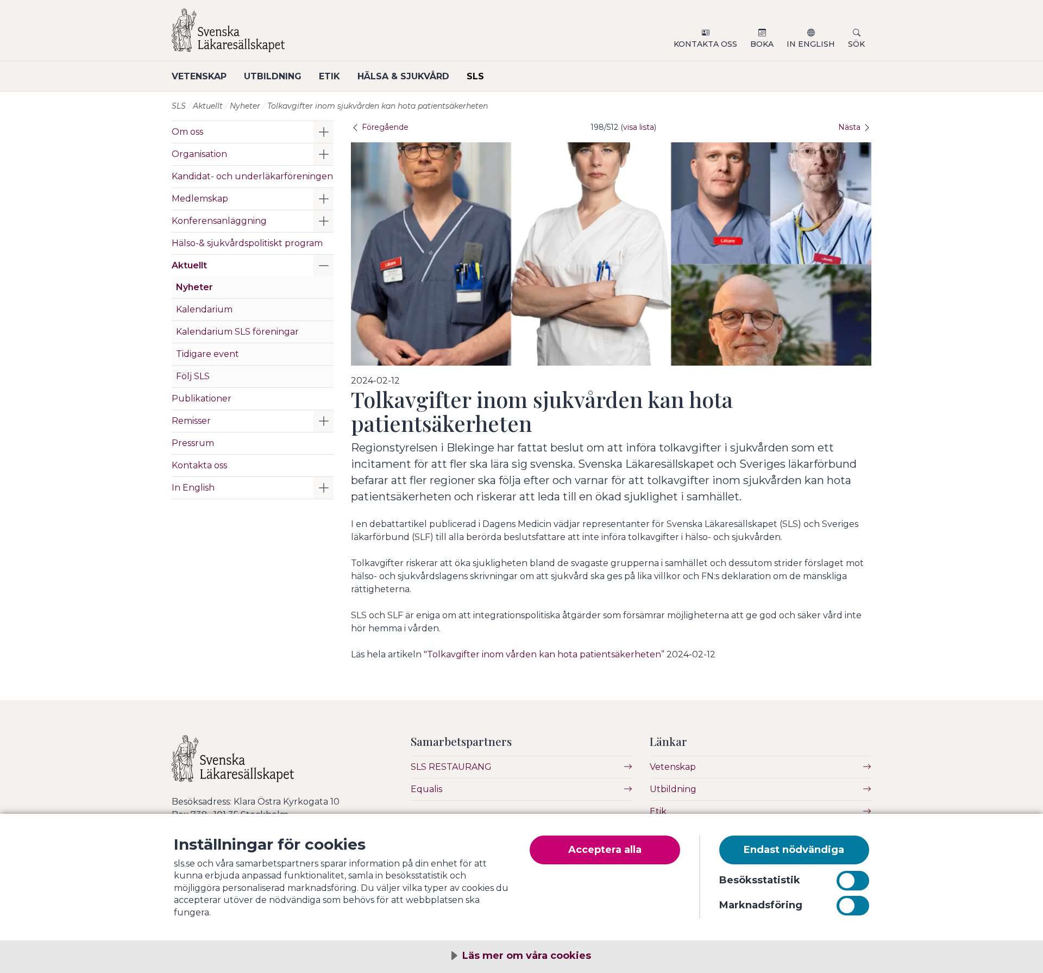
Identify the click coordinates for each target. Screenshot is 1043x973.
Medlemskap (200, 198)
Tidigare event (207, 354)
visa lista (638, 127)
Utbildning (272, 76)
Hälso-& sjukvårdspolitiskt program (247, 243)
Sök (856, 44)
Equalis (426, 789)
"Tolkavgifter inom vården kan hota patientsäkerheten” (544, 654)
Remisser (191, 421)
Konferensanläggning (219, 221)
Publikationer (201, 398)
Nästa (850, 127)
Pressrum (193, 443)
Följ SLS (193, 376)
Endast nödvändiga (794, 850)
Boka (762, 44)
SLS (475, 76)
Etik (329, 76)
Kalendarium (204, 309)
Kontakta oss (705, 44)
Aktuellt (208, 106)
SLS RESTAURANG (451, 767)
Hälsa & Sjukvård (403, 76)
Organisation (199, 154)
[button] (323, 132)
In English (811, 44)
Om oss (187, 132)
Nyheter (245, 106)
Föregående (384, 127)
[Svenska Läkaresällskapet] (302, 35)
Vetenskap (199, 76)
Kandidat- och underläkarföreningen (252, 176)
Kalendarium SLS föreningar (237, 332)
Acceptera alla (605, 850)
